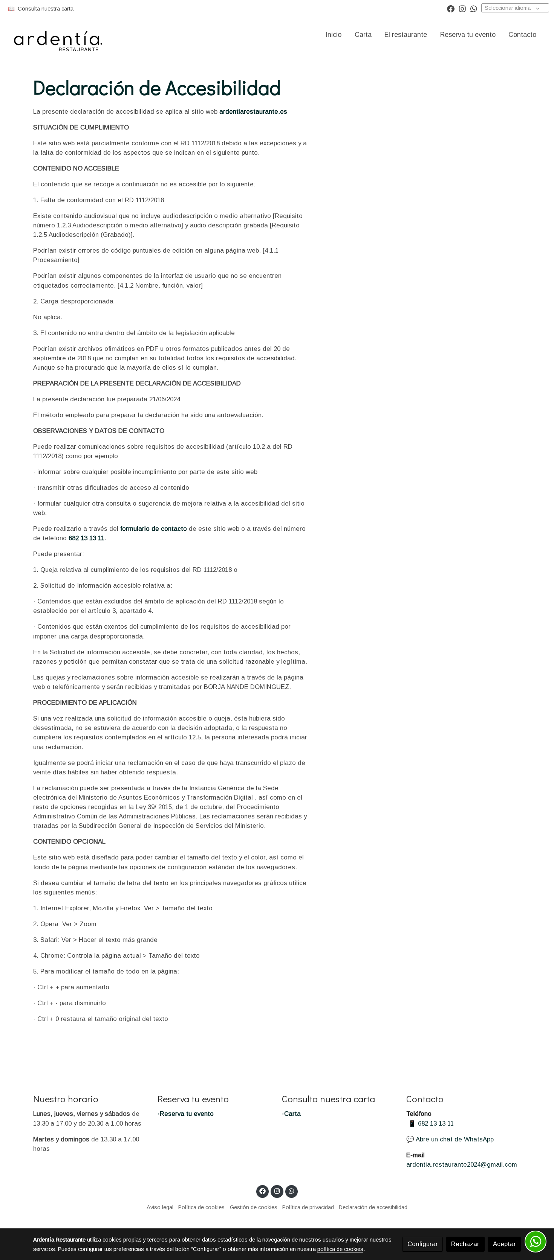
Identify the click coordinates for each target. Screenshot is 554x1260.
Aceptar (504, 1244)
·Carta (291, 1113)
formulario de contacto (153, 528)
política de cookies (340, 1249)
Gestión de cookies (253, 1207)
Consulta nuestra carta (45, 9)
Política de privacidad (308, 1207)
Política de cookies (201, 1207)
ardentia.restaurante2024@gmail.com (461, 1164)
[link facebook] (451, 8)
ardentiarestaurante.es (253, 111)
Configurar (422, 1244)
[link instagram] (462, 8)
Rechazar (465, 1244)
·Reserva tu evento (186, 1113)
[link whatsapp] (473, 8)
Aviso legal (160, 1207)
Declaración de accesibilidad (373, 1207)
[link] (60, 34)
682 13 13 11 (86, 538)
